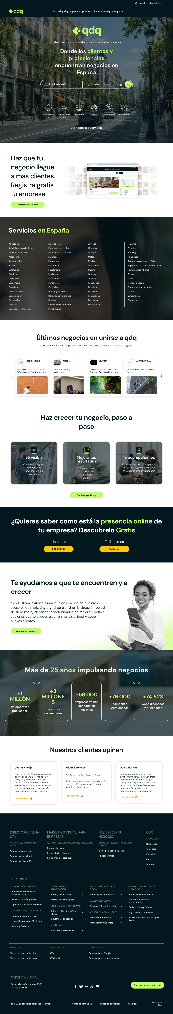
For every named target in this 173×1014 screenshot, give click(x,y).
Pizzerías (132, 248)
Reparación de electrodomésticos (144, 265)
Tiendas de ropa (136, 282)
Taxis (130, 278)
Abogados (14, 243)
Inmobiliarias (54, 308)
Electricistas (54, 243)
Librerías (92, 248)
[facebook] (75, 986)
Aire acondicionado (18, 252)
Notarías (92, 269)
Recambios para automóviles (142, 261)
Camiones (14, 274)
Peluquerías (94, 295)
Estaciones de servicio (59, 252)
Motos (91, 256)
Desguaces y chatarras (20, 308)
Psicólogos (133, 256)
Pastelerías (93, 291)
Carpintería (14, 282)
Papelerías (93, 287)
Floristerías (53, 274)
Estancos (52, 256)
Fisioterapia (54, 269)
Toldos (131, 291)
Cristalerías (14, 300)
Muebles (92, 261)
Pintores (132, 243)
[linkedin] (86, 986)
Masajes (92, 252)
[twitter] (91, 986)
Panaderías (93, 282)
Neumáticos (94, 265)
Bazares (12, 265)
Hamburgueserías (57, 291)
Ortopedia (93, 278)
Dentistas (13, 304)
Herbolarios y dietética (59, 295)
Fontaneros (54, 278)
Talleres (131, 274)
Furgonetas (54, 282)
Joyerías (92, 243)
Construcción (15, 295)
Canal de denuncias (82, 1003)
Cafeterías (14, 269)
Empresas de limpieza (59, 248)
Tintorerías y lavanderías (140, 287)
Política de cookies (157, 1004)
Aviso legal (133, 1003)
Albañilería (14, 256)
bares (146, 269)
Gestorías (53, 287)
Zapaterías (133, 300)
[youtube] (97, 986)
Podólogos (133, 252)
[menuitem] (71, 11)
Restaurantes (48, 116)
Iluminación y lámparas (59, 304)
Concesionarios (16, 291)
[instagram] (81, 986)
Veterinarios (134, 295)
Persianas (93, 300)
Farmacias (53, 261)
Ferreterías (53, 265)
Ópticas (92, 274)
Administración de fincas (21, 248)
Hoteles (52, 300)
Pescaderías (94, 304)
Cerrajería (14, 287)
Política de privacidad (110, 1003)
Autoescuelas (15, 261)
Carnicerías (14, 278)
